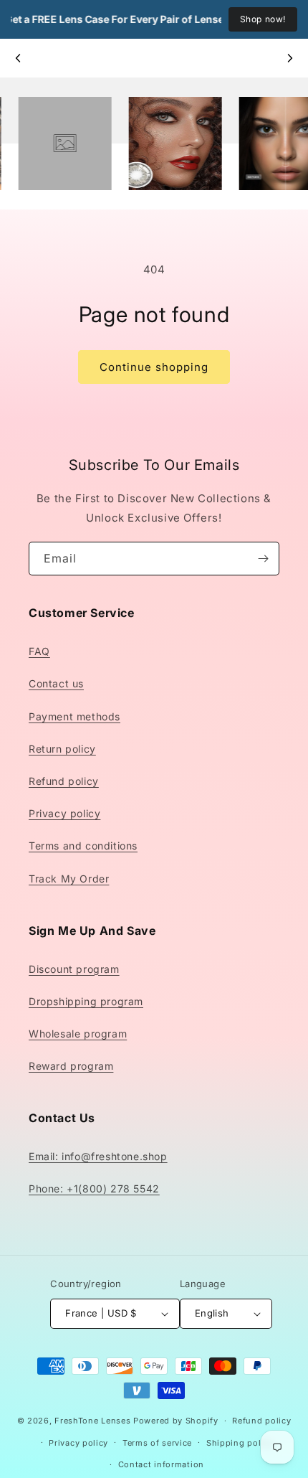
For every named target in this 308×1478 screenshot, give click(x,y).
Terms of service (157, 1443)
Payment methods (74, 716)
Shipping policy (240, 1443)
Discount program (74, 969)
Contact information (161, 1464)
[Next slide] (289, 58)
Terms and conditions (83, 845)
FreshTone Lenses (92, 1421)
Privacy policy (64, 813)
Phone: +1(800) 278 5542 (94, 1188)
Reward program (71, 1066)
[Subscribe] (263, 558)
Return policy (62, 749)
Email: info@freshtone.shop (98, 1156)
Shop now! (263, 19)
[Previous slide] (18, 58)
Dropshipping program (86, 1001)
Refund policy (64, 781)
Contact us (56, 683)
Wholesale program (78, 1033)
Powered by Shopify (175, 1421)
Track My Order (69, 878)
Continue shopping (154, 367)
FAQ (39, 651)
